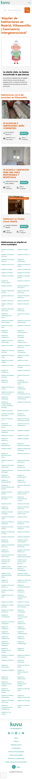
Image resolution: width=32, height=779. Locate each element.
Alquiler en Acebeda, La (7, 250)
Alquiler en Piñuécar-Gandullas (7, 523)
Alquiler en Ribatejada (4, 541)
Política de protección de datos (16, 762)
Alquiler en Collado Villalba (7, 361)
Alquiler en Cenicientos (5, 336)
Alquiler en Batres (6, 286)
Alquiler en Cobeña (7, 345)
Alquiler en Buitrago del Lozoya (7, 310)
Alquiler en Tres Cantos (6, 713)
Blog (16, 738)
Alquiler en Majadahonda (5, 444)
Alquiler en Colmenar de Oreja (7, 351)
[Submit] (5, 10)
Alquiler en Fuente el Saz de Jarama (7, 393)
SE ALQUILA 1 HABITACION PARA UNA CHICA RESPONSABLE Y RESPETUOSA (16, 174)
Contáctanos (16, 748)
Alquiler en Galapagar (4, 398)
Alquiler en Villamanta (4, 678)
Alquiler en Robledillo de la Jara (8, 546)
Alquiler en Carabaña (4, 331)
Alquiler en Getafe (7, 410)
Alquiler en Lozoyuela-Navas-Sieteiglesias (7, 707)
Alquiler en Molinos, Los (7, 461)
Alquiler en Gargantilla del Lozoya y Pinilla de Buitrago (7, 404)
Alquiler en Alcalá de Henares (7, 260)
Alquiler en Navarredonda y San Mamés (7, 487)
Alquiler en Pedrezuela (4, 508)
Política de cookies (16, 755)
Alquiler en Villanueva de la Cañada (6, 683)
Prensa (16, 741)
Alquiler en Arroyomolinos (6, 281)
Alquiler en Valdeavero (5, 627)
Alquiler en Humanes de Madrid (7, 431)
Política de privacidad (16, 752)
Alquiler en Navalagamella (6, 481)
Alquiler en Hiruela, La (7, 419)
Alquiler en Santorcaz (4, 581)
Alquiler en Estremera (4, 381)
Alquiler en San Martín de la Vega (6, 567)
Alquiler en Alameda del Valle (7, 255)
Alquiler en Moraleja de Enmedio (7, 466)
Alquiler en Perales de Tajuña (7, 513)
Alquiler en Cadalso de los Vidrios (7, 321)
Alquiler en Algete (6, 269)
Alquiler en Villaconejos (5, 666)
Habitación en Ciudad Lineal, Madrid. (13, 220)
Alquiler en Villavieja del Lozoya (7, 701)
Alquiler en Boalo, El (7, 301)
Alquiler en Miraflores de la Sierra (6, 455)
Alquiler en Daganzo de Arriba (7, 376)
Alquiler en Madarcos (4, 439)
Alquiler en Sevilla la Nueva (7, 591)
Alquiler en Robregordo (5, 551)
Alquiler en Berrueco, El (7, 296)
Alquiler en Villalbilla (7, 670)
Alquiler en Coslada (7, 365)
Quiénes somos (16, 745)
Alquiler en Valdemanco (5, 632)
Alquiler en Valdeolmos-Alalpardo (5, 643)
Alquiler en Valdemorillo (5, 637)
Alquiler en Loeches (7, 435)
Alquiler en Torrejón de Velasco (7, 611)
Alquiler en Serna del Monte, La (7, 586)
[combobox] (13, 10)
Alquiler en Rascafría (7, 537)
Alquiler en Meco (6, 448)
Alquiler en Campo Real (7, 326)
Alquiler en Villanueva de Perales (5, 690)
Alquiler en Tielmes (7, 602)
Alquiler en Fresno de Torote (7, 388)
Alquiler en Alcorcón (7, 264)
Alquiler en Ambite (7, 273)
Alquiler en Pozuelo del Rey (7, 528)
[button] (16, 767)
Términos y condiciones (16, 759)
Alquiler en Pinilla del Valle (7, 518)
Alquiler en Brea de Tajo (7, 305)
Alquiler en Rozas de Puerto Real (7, 556)
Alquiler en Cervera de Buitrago (7, 341)
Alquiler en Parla (6, 504)
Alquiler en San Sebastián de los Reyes (6, 575)
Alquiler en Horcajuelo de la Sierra (6, 425)
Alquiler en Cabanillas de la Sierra (6, 315)
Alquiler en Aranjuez (7, 276)
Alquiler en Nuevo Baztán (6, 493)
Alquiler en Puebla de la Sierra (7, 532)
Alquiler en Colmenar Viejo (7, 356)
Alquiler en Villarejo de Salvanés (7, 696)
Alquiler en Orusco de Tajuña (7, 498)
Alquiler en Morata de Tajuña (7, 471)
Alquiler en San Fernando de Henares (6, 561)
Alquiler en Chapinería (4, 371)
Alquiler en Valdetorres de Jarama (6, 650)
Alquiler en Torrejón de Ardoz (7, 606)
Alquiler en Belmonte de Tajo (7, 291)
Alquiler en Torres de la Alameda (7, 622)
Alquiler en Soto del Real (7, 596)
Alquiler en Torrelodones (5, 616)
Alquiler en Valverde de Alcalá (7, 656)
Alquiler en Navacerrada (5, 476)
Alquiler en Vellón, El (7, 660)
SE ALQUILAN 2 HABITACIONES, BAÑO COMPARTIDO (13, 126)
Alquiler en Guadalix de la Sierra (7, 414)
